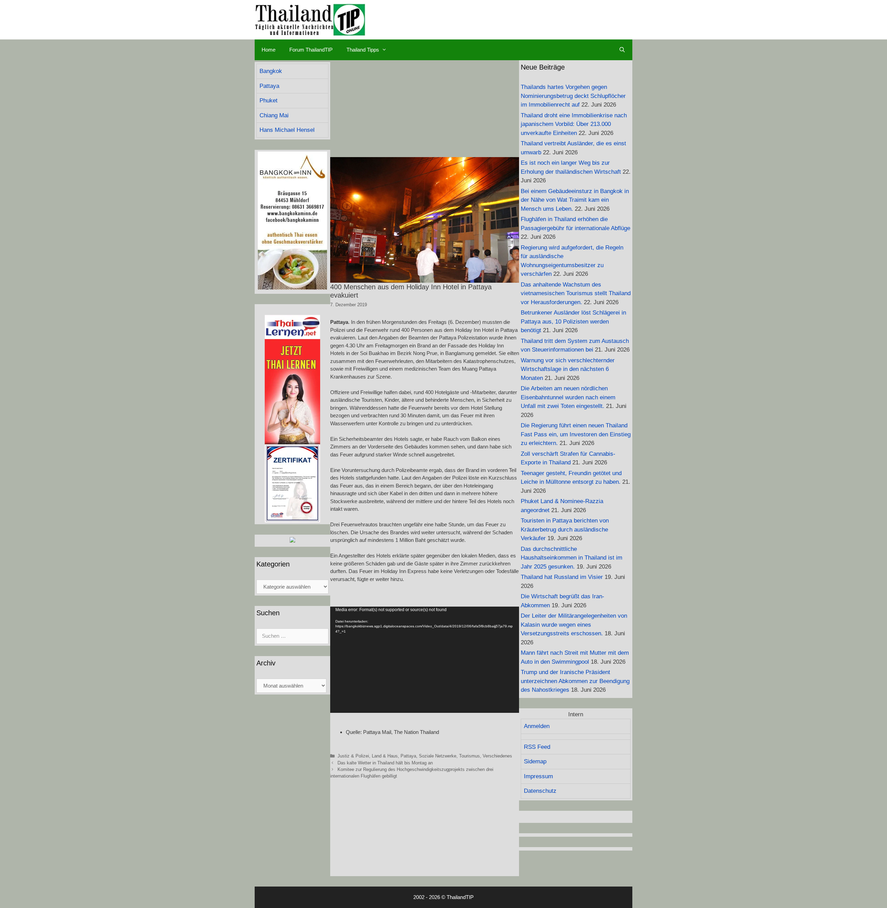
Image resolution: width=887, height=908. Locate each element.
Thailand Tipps (362, 50)
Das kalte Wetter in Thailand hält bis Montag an (385, 762)
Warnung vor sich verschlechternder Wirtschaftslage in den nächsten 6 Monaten (568, 369)
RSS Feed (537, 747)
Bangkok (271, 71)
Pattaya (408, 756)
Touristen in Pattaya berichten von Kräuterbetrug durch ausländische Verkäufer (565, 529)
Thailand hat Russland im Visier (562, 577)
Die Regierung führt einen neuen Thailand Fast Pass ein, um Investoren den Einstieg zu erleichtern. (576, 434)
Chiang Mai (274, 115)
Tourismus (469, 756)
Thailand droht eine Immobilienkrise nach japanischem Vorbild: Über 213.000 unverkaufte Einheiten (574, 124)
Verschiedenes (497, 756)
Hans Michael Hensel (287, 130)
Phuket (269, 100)
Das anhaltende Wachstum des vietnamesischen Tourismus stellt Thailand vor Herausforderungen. (576, 293)
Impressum (538, 776)
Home (268, 50)
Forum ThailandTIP (311, 50)
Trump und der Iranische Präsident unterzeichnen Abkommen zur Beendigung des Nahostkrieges (575, 681)
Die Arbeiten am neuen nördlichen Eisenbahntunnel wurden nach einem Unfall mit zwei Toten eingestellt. (568, 397)
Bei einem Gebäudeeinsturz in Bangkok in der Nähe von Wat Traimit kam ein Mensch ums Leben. (575, 200)
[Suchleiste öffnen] (622, 49)
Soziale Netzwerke (437, 756)
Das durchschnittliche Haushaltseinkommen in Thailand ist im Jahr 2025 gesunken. (571, 558)
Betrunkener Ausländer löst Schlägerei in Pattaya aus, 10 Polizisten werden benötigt (573, 321)
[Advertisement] (424, 108)
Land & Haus (385, 756)
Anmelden (537, 726)
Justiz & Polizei (353, 756)
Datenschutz (540, 791)
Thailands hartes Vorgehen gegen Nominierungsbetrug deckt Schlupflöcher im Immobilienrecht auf (573, 96)
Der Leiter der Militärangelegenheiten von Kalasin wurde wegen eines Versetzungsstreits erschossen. (574, 624)
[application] (424, 660)
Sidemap (535, 761)
